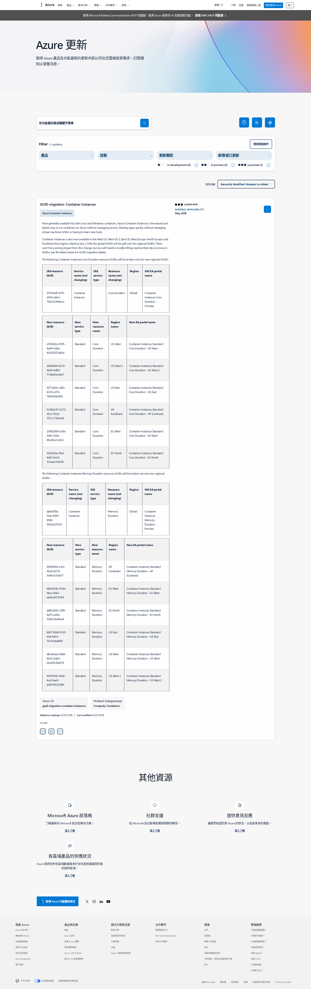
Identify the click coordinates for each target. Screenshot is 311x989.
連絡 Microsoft (208, 982)
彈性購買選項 (70, 947)
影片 (206, 964)
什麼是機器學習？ (259, 941)
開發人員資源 (210, 941)
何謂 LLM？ (256, 958)
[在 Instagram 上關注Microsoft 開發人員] (94, 901)
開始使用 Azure (273, 5)
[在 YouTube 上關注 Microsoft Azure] (108, 901)
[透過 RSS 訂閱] (257, 122)
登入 (290, 5)
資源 (123, 5)
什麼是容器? (256, 964)
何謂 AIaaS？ (257, 953)
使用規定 (235, 982)
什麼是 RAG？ (257, 970)
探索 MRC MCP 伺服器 (209, 15)
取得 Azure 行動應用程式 (60, 901)
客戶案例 (19, 964)
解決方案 (82, 5)
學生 (206, 947)
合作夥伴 (110, 5)
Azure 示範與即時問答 (121, 953)
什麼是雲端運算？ (259, 930)
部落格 (207, 935)
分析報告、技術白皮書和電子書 (218, 958)
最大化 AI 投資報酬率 (73, 958)
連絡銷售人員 (254, 5)
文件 (206, 930)
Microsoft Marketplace (166, 935)
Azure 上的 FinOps (73, 953)
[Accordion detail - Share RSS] (51, 731)
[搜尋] (144, 123)
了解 (233, 5)
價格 (96, 5)
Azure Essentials (22, 958)
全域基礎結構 (21, 941)
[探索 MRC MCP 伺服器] (270, 122)
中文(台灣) (25, 980)
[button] (244, 122)
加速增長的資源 (118, 935)
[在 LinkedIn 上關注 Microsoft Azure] (101, 901)
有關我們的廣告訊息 (261, 982)
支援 (241, 5)
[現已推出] (268, 165)
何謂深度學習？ (258, 947)
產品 (69, 5)
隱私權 (223, 982)
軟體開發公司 (161, 930)
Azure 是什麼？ (22, 930)
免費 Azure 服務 (71, 941)
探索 (60, 5)
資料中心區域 (21, 947)
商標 (246, 982)
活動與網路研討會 (212, 953)
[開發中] (196, 165)
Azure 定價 (69, 935)
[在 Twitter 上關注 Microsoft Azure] (87, 901)
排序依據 (210, 184)
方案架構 (115, 941)
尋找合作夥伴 (161, 941)
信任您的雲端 (21, 953)
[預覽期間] (233, 165)
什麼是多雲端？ (258, 935)
